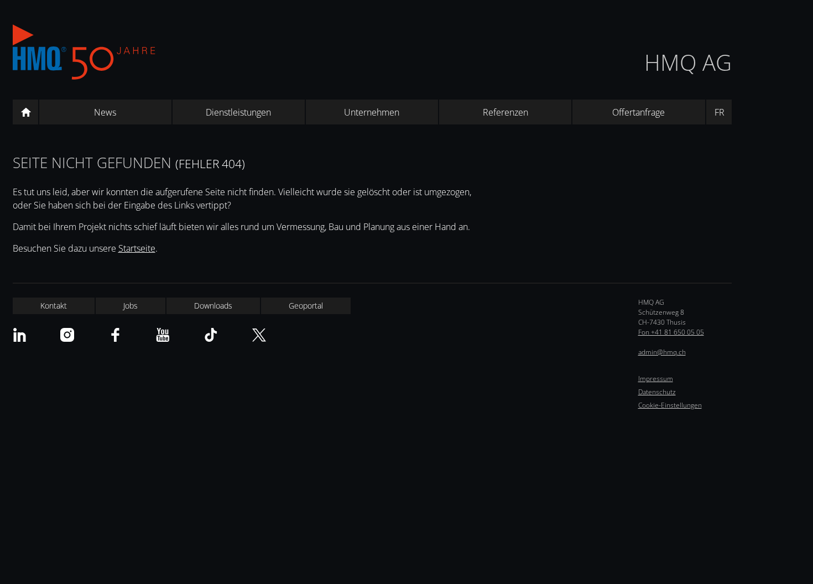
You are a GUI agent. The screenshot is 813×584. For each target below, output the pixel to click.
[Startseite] (25, 112)
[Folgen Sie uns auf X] (259, 335)
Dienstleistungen (238, 112)
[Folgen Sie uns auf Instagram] (67, 335)
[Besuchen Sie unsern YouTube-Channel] (163, 335)
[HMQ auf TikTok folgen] (211, 335)
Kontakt (53, 305)
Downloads (213, 305)
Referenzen (505, 112)
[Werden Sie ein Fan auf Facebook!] (115, 335)
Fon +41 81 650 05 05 (671, 332)
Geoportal (306, 305)
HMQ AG (688, 62)
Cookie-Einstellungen (670, 405)
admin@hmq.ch (662, 352)
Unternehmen (371, 112)
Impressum (655, 378)
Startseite (136, 248)
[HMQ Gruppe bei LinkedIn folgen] (20, 335)
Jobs (130, 305)
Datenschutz (657, 392)
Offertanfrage (638, 112)
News (105, 112)
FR (720, 112)
